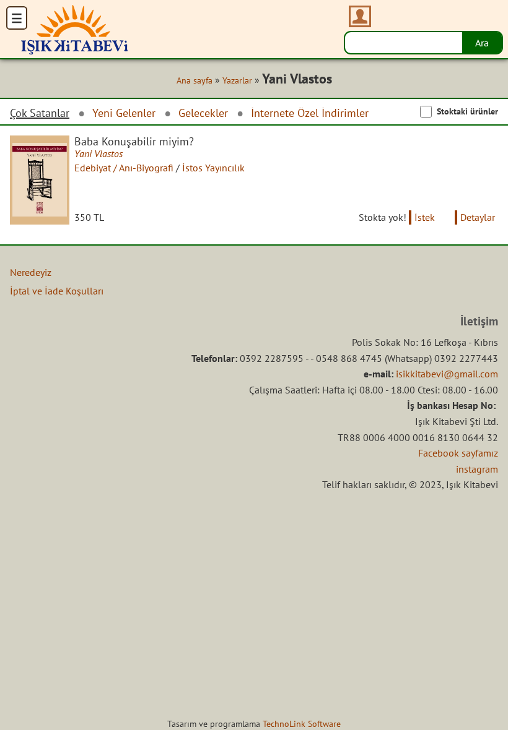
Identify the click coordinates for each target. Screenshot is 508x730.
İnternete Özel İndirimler (310, 113)
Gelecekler (203, 113)
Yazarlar (237, 80)
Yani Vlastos (98, 153)
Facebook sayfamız (458, 453)
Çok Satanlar (39, 113)
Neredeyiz (30, 272)
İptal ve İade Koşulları (56, 291)
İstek (424, 217)
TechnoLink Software (302, 723)
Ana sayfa (194, 80)
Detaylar (477, 217)
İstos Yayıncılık (213, 167)
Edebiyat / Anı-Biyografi (123, 167)
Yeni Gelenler (123, 113)
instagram (477, 469)
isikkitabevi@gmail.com (447, 373)
